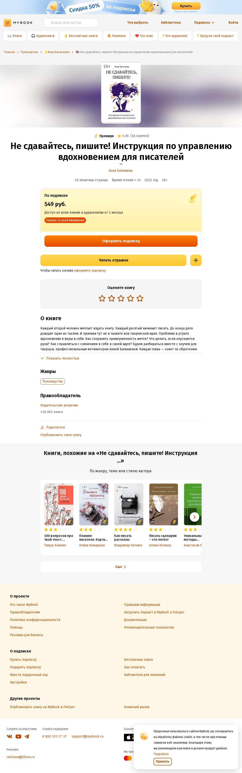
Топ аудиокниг (176, 36)
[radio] (102, 298)
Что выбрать (137, 23)
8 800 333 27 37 (54, 736)
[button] (194, 517)
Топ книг (146, 36)
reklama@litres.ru (21, 757)
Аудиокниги (45, 36)
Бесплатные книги (83, 36)
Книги (17, 36)
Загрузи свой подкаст (217, 36)
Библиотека (171, 23)
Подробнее (161, 754)
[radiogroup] (121, 298)
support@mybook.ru (88, 736)
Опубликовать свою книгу (61, 435)
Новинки (118, 36)
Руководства (53, 381)
